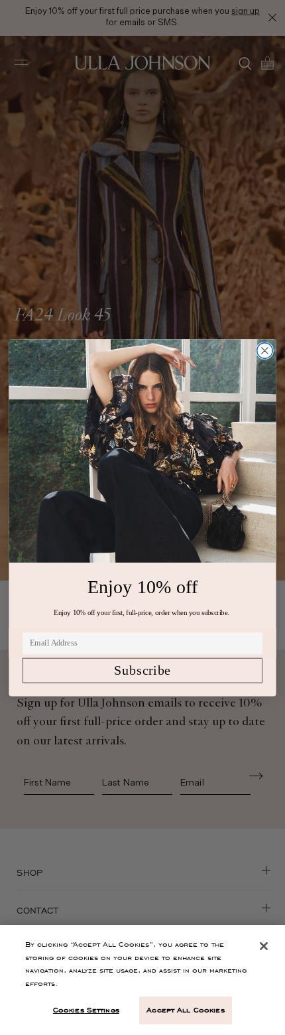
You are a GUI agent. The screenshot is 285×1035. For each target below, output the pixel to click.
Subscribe (142, 670)
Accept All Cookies (185, 1009)
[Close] (263, 946)
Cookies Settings (86, 1009)
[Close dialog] (265, 350)
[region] (142, 980)
